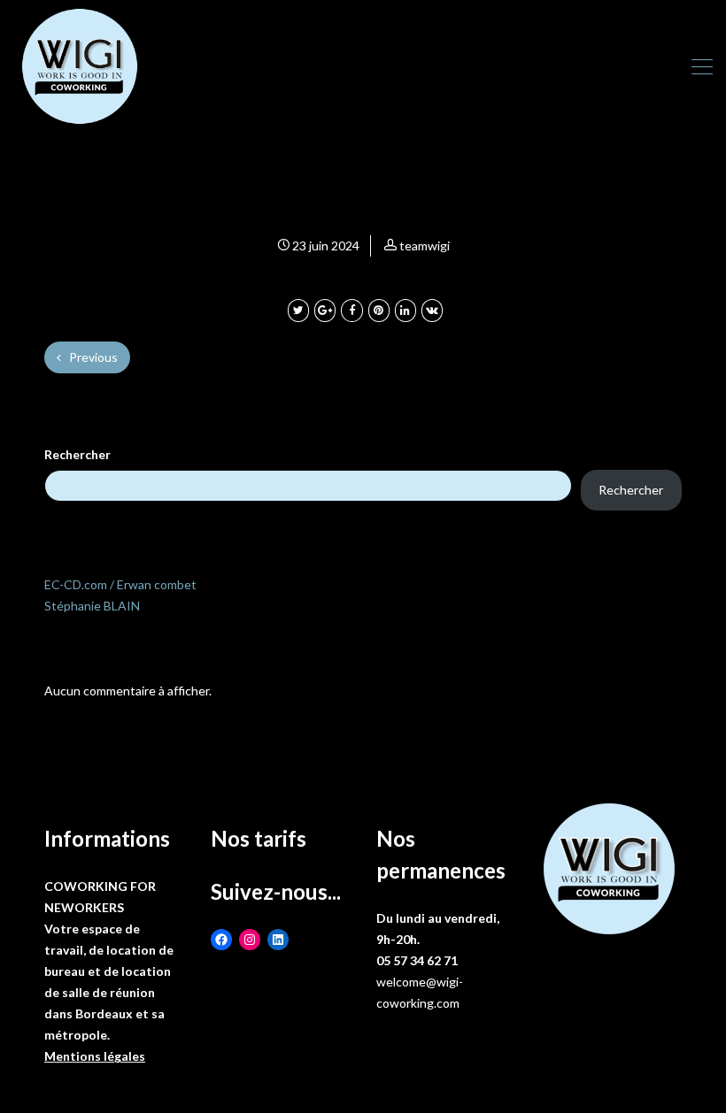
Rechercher (77, 454)
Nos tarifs (258, 838)
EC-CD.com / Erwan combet (120, 584)
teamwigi (424, 245)
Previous (92, 357)
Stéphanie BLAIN (92, 605)
